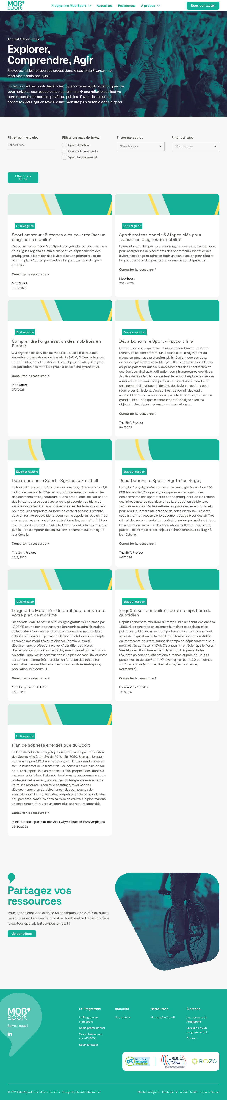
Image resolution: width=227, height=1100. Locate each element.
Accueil (13, 39)
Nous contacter (203, 5)
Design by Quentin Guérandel (81, 1092)
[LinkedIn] (10, 1033)
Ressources (30, 39)
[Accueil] (16, 5)
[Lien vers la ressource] (60, 245)
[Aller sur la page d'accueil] (19, 1014)
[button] (71, 5)
